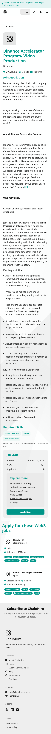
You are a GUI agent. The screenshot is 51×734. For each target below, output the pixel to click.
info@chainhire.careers (19, 692)
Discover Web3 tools (19, 491)
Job (26, 12)
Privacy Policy (11, 723)
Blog (10, 671)
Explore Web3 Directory (20, 483)
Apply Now (25, 512)
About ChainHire (16, 660)
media (26, 433)
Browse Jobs (14, 675)
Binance (8, 66)
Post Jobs (12, 679)
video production (12, 433)
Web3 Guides (16, 494)
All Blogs (14, 502)
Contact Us (14, 696)
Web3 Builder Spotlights (21, 498)
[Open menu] (47, 12)
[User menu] (40, 12)
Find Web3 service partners (22, 487)
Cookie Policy (11, 727)
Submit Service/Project (18, 667)
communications (12, 439)
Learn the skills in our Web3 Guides (19, 443)
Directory (11, 664)
